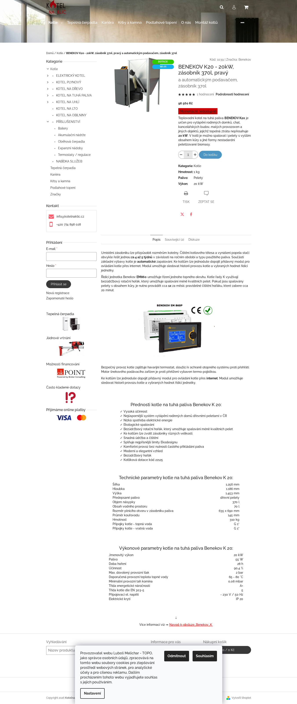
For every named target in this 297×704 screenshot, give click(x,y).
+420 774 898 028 (68, 224)
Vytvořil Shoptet (241, 697)
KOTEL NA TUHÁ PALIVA (73, 95)
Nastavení (92, 693)
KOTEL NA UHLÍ (67, 102)
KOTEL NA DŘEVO (69, 89)
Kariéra (55, 174)
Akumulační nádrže (71, 135)
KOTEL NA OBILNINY (70, 115)
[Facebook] (191, 214)
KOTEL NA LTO (66, 108)
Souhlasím (205, 656)
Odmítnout (177, 656)
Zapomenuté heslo (59, 298)
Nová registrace (57, 293)
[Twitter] (182, 214)
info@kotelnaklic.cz (70, 216)
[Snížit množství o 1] (181, 154)
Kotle (54, 69)
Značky (55, 194)
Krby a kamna (60, 181)
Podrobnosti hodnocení (232, 94)
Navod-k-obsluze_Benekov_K (191, 624)
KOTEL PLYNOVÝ (68, 82)
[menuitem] (55, 22)
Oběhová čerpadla (71, 141)
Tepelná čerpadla (63, 168)
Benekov (245, 59)
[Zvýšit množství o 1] (195, 154)
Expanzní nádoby (70, 148)
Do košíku (210, 154)
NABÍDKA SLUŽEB (68, 161)
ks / (227, 650)
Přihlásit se (58, 284)
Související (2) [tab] (174, 239)
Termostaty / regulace (74, 154)
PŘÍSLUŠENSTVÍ (67, 122)
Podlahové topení (62, 187)
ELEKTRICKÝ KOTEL (70, 75)
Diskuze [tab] (194, 239)
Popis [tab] (156, 239)
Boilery (62, 128)
